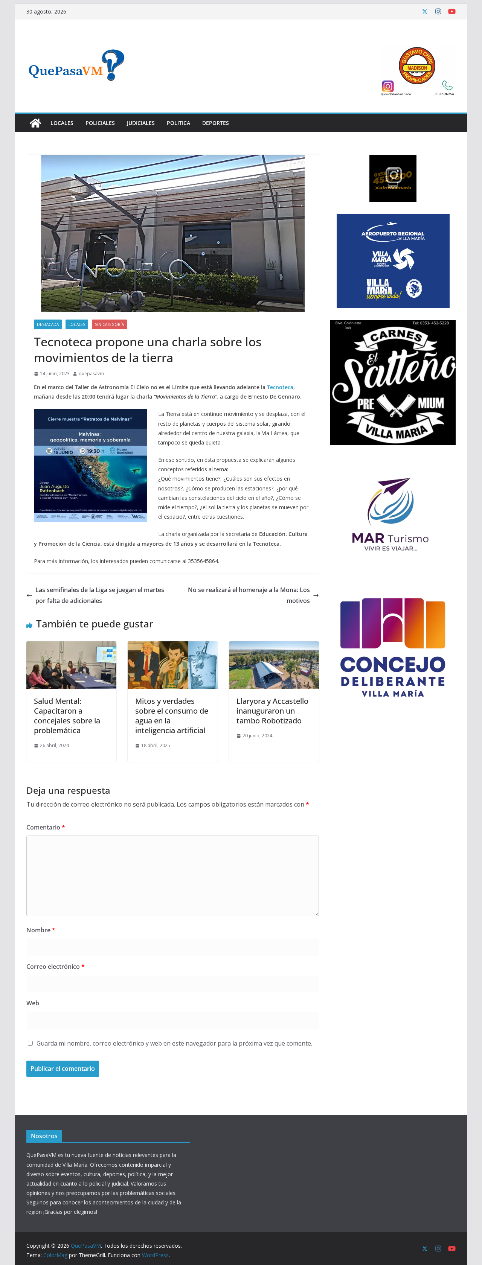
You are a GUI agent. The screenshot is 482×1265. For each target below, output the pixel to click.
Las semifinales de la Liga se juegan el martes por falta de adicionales (99, 595)
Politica (178, 122)
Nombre (40, 930)
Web (32, 1003)
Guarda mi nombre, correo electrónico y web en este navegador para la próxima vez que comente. (174, 1043)
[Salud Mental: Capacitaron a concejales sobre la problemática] (71, 646)
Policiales (100, 122)
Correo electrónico (55, 966)
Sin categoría (109, 324)
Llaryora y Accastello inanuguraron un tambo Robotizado (272, 711)
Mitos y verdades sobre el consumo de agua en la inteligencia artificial (171, 715)
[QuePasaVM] (35, 123)
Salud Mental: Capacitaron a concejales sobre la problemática (67, 715)
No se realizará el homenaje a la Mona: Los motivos (249, 595)
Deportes (215, 122)
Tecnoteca (280, 387)
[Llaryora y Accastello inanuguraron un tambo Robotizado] (274, 646)
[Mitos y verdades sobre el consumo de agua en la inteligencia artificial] (173, 646)
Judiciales (141, 122)
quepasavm (91, 373)
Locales (61, 122)
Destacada (48, 324)
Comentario (45, 827)
